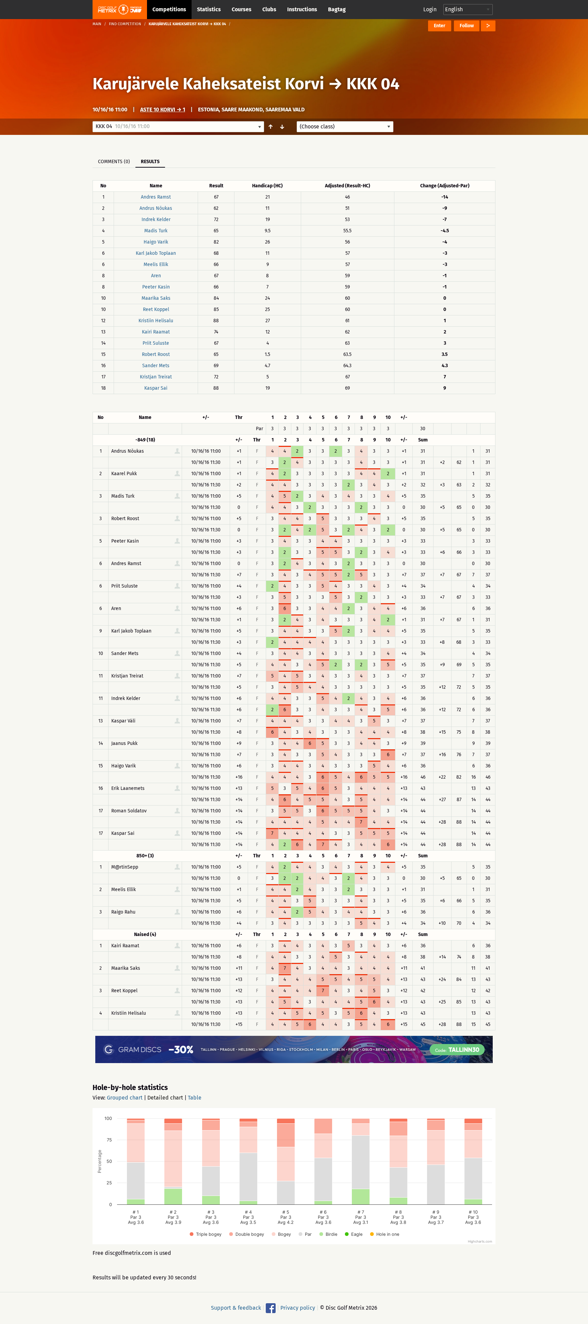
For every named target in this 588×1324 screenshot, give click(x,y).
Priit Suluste (156, 343)
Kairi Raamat (156, 332)
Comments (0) (114, 162)
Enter (439, 26)
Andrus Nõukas (156, 208)
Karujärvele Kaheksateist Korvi (208, 84)
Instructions (302, 9)
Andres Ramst (156, 197)
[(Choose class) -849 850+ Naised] (345, 126)
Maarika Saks (156, 298)
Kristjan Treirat (156, 377)
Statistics (209, 9)
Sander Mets (155, 366)
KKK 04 (372, 84)
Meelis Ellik (156, 264)
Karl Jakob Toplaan (156, 253)
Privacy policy (297, 1308)
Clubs (269, 9)
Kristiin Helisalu (155, 321)
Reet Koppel (156, 309)
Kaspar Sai (155, 388)
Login (430, 9)
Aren (156, 276)
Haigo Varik (156, 242)
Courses (241, 9)
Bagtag (337, 9)
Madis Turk (155, 231)
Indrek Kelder (156, 219)
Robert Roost (156, 354)
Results (150, 162)
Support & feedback (236, 1308)
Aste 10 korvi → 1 (162, 109)
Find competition (125, 24)
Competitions (169, 9)
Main (97, 24)
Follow (467, 26)
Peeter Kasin (156, 287)
